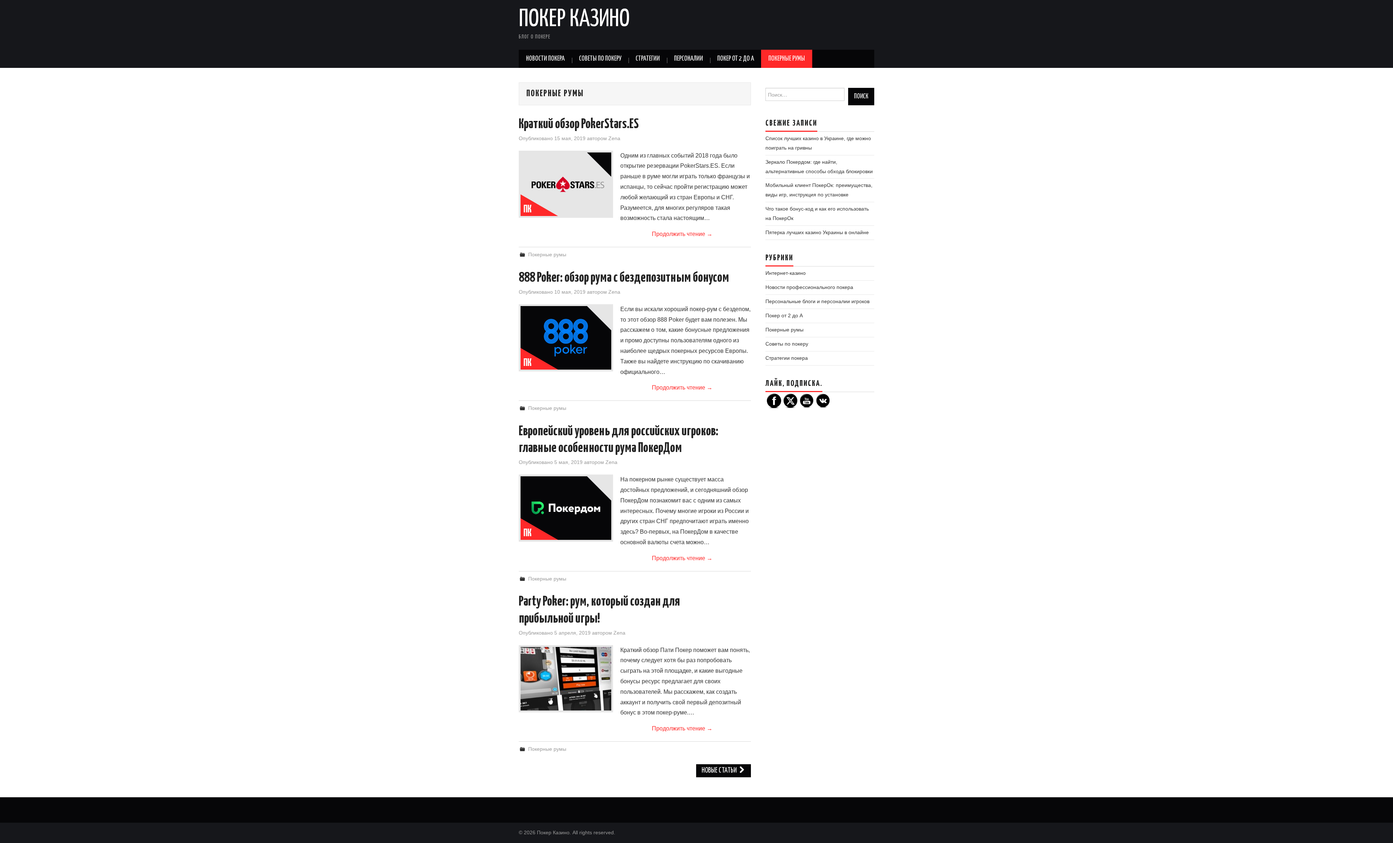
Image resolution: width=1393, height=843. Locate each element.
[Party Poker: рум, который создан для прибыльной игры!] (566, 678)
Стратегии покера (786, 358)
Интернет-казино (785, 273)
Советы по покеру (600, 59)
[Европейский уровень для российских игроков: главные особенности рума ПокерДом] (566, 508)
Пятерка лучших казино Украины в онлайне (817, 232)
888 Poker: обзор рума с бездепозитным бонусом (624, 278)
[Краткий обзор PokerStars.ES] (566, 184)
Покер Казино (574, 19)
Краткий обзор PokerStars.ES (579, 124)
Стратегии (648, 59)
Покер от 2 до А (735, 59)
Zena (614, 138)
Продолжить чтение (682, 234)
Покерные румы (786, 59)
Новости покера (545, 59)
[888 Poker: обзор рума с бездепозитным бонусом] (566, 338)
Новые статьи (720, 770)
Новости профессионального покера (809, 287)
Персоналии (688, 59)
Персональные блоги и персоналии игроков (817, 301)
